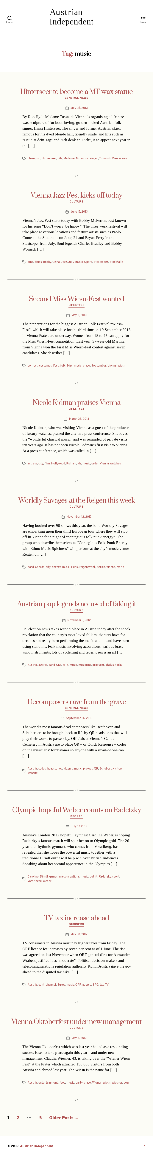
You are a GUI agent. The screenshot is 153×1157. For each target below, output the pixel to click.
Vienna (116, 158)
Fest (56, 366)
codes (42, 769)
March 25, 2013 (79, 419)
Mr (77, 158)
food (62, 1083)
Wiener (96, 1083)
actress (32, 464)
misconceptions (69, 877)
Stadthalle (116, 262)
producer (98, 665)
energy (56, 567)
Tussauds (105, 158)
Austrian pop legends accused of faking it (76, 604)
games (53, 877)
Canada (39, 567)
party (79, 1083)
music (85, 158)
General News (76, 98)
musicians (84, 665)
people (86, 985)
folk (62, 366)
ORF (78, 985)
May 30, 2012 (79, 934)
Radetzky (105, 877)
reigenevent (87, 567)
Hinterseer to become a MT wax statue (76, 91)
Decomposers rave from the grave (76, 702)
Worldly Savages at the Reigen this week (76, 500)
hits (59, 158)
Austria (32, 665)
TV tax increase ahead (76, 918)
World (120, 567)
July (71, 262)
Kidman (71, 464)
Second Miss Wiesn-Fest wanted (76, 299)
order (95, 464)
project (88, 769)
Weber (47, 881)
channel (51, 985)
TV (107, 985)
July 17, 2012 (79, 826)
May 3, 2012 (79, 1038)
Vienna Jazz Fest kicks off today (76, 195)
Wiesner (117, 1083)
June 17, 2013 (79, 212)
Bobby (47, 262)
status (110, 665)
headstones (54, 769)
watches (115, 464)
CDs (58, 665)
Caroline (33, 877)
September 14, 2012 (79, 718)
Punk (74, 567)
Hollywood (58, 464)
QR (96, 769)
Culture (77, 202)
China (56, 262)
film (47, 464)
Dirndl (44, 877)
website (33, 773)
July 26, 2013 (79, 108)
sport (115, 877)
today (118, 665)
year (126, 1083)
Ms (79, 464)
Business (76, 924)
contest (33, 366)
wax (124, 158)
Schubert (105, 769)
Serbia (101, 567)
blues (38, 262)
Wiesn (121, 366)
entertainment (48, 1083)
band (31, 567)
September (98, 366)
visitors (118, 769)
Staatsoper (100, 262)
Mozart (68, 769)
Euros (61, 985)
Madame (69, 158)
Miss (70, 366)
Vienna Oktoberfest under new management (76, 1021)
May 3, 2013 (79, 315)
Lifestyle (76, 305)
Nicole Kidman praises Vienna (77, 402)
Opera (88, 262)
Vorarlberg (34, 881)
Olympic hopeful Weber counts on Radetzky (76, 810)
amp (30, 262)
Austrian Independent (37, 1146)
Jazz (64, 262)
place (86, 366)
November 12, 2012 (79, 517)
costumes (45, 366)
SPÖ (95, 985)
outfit (93, 877)
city (40, 464)
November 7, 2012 (79, 620)
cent (41, 985)
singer (94, 158)
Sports (76, 816)
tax (102, 985)
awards (42, 665)
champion (34, 158)
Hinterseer (49, 158)
